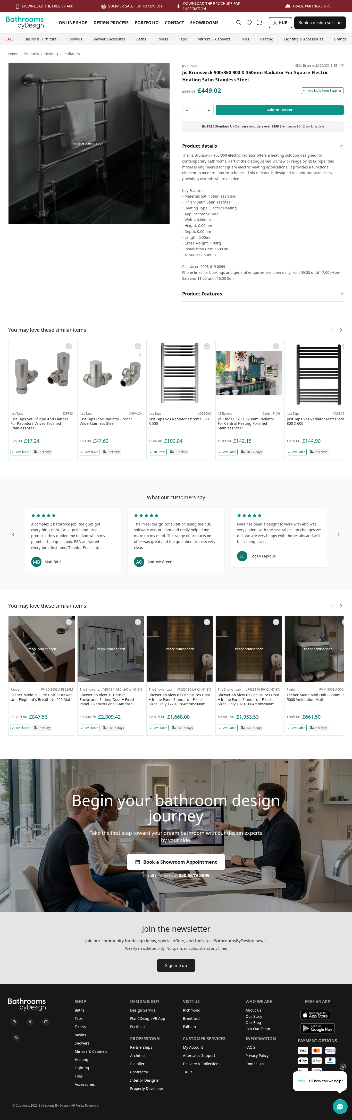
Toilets (80, 1026)
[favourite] (250, 23)
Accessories (85, 1084)
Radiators (71, 53)
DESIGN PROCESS (111, 23)
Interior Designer (145, 1080)
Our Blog (253, 1022)
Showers (82, 1043)
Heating (51, 53)
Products (31, 53)
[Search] (239, 23)
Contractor (139, 1072)
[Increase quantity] (208, 110)
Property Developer (146, 1088)
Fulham (189, 1026)
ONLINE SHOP (73, 23)
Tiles (79, 1076)
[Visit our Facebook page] (30, 1022)
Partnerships (141, 1047)
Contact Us (255, 1063)
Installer (137, 1063)
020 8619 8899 (194, 875)
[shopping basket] (260, 23)
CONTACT (174, 23)
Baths (80, 1010)
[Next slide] (338, 533)
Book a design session (320, 23)
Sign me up (176, 965)
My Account (193, 1047)
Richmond (191, 1010)
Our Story (254, 1016)
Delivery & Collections (201, 1063)
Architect (138, 1055)
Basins (80, 1034)
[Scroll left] (332, 330)
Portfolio (137, 1026)
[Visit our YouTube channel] (46, 1022)
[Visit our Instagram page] (14, 1022)
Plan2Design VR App (147, 1018)
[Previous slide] (13, 533)
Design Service (143, 1010)
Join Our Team (258, 1028)
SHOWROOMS (204, 23)
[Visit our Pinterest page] (16, 1038)
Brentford (191, 1018)
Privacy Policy (257, 1055)
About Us (253, 1010)
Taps (79, 1018)
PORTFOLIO (147, 23)
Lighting (82, 1067)
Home (13, 53)
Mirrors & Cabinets (91, 1051)
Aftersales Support (199, 1055)
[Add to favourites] (342, 66)
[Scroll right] (341, 330)
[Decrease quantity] (187, 110)
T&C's (187, 1072)
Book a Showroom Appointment (180, 862)
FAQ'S (250, 1047)
